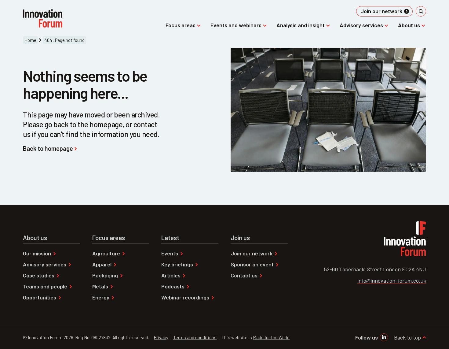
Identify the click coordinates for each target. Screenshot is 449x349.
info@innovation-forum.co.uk (391, 280)
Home (30, 40)
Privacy (161, 337)
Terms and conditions (195, 337)
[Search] (421, 11)
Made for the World (271, 337)
